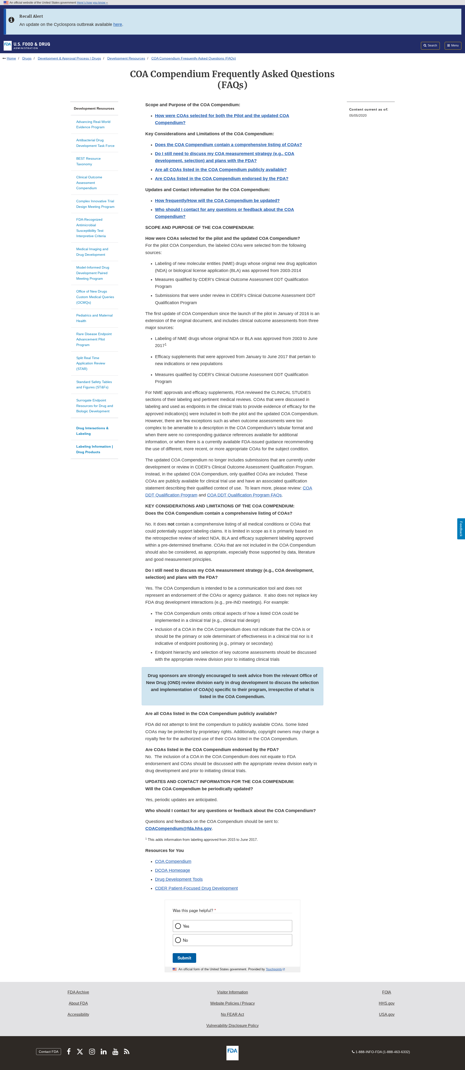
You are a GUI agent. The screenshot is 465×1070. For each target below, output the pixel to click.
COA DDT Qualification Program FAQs (244, 495)
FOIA (386, 992)
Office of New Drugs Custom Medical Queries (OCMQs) (95, 296)
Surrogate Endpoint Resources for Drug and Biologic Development (94, 405)
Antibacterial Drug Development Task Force (95, 143)
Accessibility (78, 1014)
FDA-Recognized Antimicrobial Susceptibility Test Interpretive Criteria (91, 228)
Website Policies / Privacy (232, 1003)
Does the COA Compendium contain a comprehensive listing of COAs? (228, 144)
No (185, 940)
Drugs (26, 58)
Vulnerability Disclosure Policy (232, 1026)
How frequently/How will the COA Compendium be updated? (217, 200)
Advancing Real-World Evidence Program (93, 124)
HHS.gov (387, 1003)
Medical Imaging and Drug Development (92, 251)
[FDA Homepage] (27, 45)
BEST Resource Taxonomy (88, 161)
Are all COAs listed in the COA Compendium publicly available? (221, 169)
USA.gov (387, 1014)
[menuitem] (371, 114)
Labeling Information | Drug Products (94, 449)
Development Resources (126, 58)
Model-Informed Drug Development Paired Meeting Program (92, 272)
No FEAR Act (232, 1014)
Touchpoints (274, 969)
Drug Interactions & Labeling (92, 431)
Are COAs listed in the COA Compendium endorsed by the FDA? (221, 178)
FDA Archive (78, 992)
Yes (186, 926)
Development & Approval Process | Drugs (69, 58)
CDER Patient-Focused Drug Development (196, 888)
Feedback (461, 528)
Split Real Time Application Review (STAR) (90, 363)
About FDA (78, 1003)
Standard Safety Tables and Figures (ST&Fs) (94, 384)
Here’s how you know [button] (91, 2)
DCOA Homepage (172, 870)
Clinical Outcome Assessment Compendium (89, 182)
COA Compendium (173, 861)
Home (11, 58)
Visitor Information (232, 992)
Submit (184, 958)
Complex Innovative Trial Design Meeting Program (95, 204)
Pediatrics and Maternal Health (94, 318)
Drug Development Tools (179, 879)
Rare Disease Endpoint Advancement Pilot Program (94, 339)
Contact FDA (48, 1052)
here (117, 24)
